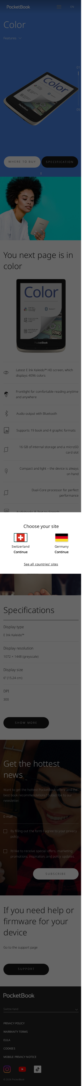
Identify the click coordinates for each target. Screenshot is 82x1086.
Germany (62, 546)
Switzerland (21, 546)
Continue (21, 552)
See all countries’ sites (41, 564)
